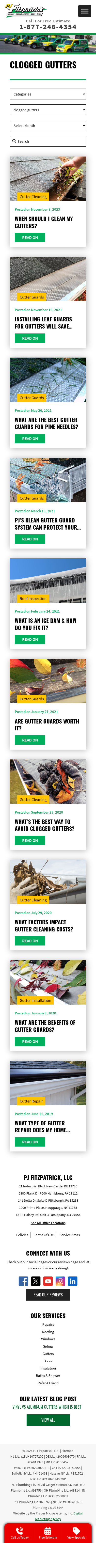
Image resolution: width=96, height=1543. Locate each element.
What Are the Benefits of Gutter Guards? (45, 1026)
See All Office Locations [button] (48, 1223)
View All (48, 1420)
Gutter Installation (35, 1000)
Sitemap (68, 1451)
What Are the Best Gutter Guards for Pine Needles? (46, 423)
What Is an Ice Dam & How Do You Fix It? (45, 624)
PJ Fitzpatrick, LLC (46, 1451)
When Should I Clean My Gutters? (44, 222)
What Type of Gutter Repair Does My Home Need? (40, 1126)
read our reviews (48, 1295)
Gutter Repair (31, 1101)
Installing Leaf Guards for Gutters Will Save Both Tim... (43, 322)
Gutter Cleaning (33, 196)
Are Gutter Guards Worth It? (47, 725)
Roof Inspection (33, 598)
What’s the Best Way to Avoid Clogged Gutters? (45, 825)
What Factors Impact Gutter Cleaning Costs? (44, 925)
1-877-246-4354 (48, 26)
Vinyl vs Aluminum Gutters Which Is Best (47, 1407)
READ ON (30, 237)
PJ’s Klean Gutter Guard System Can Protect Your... (48, 524)
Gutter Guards (32, 297)
